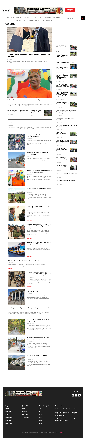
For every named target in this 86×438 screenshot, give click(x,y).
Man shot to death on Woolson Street (18, 123)
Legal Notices (17, 20)
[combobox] (73, 18)
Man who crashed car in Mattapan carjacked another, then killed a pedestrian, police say (17, 111)
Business (18, 17)
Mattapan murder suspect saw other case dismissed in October (38, 290)
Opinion (40, 417)
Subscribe (48, 17)
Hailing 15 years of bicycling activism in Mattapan (61, 133)
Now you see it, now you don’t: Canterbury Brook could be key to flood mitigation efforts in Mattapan (62, 76)
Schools (34, 17)
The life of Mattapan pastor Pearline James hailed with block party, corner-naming (61, 150)
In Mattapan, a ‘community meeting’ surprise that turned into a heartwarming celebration (38, 207)
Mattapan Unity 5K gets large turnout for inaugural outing (62, 104)
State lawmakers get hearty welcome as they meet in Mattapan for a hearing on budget (39, 225)
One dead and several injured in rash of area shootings (36, 112)
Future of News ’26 (47, 20)
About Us (24, 408)
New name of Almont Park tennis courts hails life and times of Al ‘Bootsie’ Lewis (62, 141)
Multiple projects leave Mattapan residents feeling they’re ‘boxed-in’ (38, 338)
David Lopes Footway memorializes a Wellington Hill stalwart (62, 167)
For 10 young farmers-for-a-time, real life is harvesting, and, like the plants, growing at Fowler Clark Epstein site (62, 54)
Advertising (56, 17)
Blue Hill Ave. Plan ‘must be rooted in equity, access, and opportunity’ (66, 174)
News (7, 17)
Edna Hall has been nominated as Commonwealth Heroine (28, 55)
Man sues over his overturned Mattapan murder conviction (23, 260)
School (40, 420)
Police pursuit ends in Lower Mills (66, 409)
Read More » (9, 65)
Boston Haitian (8, 423)
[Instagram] (6, 10)
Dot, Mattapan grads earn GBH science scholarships (65, 181)
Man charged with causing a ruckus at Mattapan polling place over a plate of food (29, 308)
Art (39, 411)
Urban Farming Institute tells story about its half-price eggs (66, 126)
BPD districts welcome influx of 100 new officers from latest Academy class (62, 47)
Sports (41, 17)
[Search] (83, 18)
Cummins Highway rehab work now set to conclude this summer (38, 153)
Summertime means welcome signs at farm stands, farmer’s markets (62, 159)
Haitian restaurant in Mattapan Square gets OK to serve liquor (24, 100)
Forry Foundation (9, 417)
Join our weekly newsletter (31, 20)
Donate (7, 408)
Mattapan (26, 17)
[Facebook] (3, 10)
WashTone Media (60, 432)
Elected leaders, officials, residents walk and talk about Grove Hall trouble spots (66, 414)
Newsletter (8, 411)
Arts (12, 17)
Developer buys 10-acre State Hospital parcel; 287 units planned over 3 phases (39, 356)
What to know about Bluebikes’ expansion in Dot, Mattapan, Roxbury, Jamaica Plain (62, 66)
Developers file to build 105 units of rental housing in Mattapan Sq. (38, 135)
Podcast (7, 414)
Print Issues (25, 414)
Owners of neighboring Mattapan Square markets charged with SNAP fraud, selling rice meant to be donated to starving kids (39, 273)
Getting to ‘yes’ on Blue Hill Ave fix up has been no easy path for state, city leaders (39, 243)
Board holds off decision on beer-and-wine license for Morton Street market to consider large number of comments (66, 112)
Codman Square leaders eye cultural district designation (66, 419)
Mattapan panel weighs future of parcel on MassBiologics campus (66, 119)
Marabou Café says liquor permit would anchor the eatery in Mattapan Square (39, 171)
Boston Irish (8, 420)
